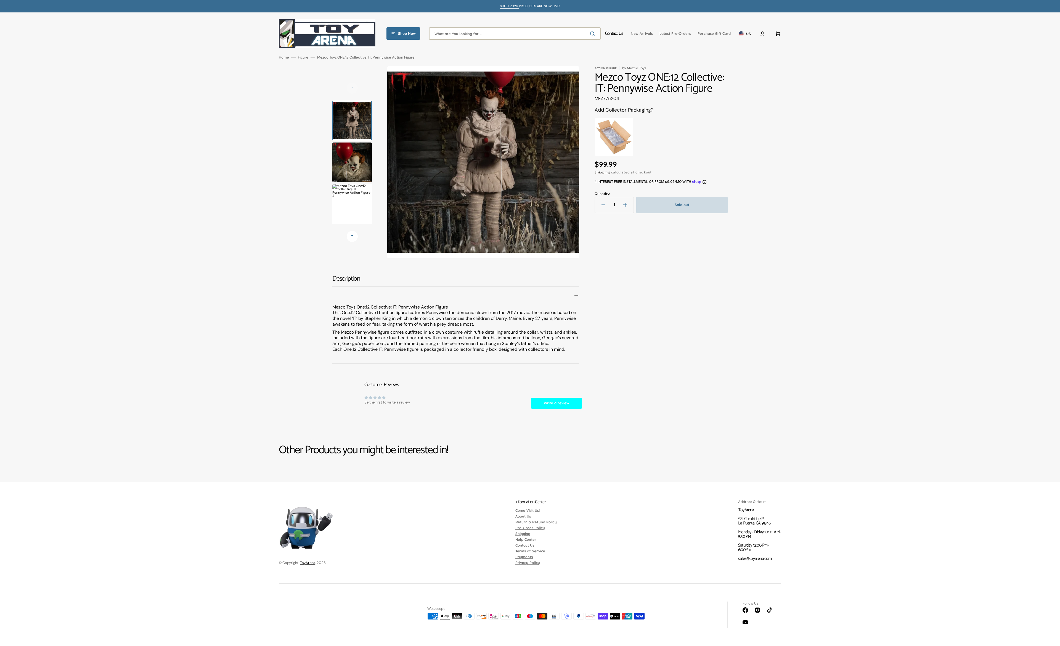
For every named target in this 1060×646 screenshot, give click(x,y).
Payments (524, 557)
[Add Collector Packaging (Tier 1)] (614, 137)
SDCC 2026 (509, 6)
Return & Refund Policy (536, 522)
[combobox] (515, 33)
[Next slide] (352, 236)
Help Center (525, 539)
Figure (303, 57)
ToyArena (307, 562)
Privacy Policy (527, 562)
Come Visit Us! (527, 511)
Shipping (602, 172)
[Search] (593, 34)
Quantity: (602, 194)
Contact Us (524, 545)
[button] (762, 34)
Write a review (556, 403)
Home (284, 57)
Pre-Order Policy (530, 528)
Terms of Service (530, 551)
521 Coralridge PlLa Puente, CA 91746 (754, 521)
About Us (523, 516)
